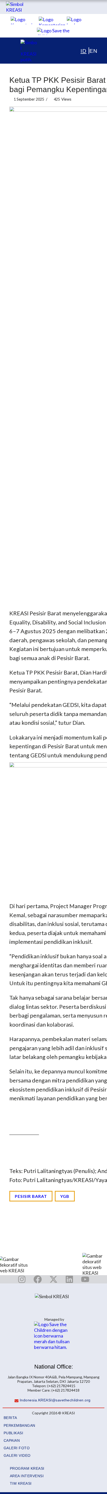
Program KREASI (27, 1468)
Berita (10, 1417)
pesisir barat (31, 1196)
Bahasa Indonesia (80, 50)
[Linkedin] (69, 1279)
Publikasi (13, 1433)
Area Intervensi (27, 1476)
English (86, 50)
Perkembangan (19, 1425)
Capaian (12, 1440)
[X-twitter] (53, 1279)
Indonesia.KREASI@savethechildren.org (55, 1400)
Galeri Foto (17, 1448)
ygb (64, 1196)
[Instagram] (22, 1279)
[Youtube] (85, 1279)
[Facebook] (38, 1279)
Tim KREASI (21, 1483)
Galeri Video (17, 1455)
